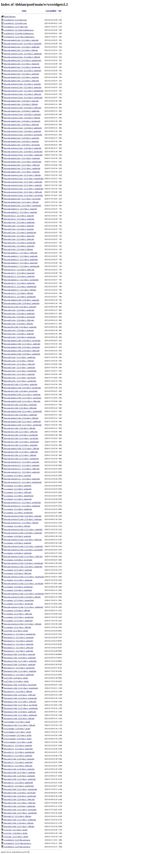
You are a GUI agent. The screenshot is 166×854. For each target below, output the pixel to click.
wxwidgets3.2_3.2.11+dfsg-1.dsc (16, 27)
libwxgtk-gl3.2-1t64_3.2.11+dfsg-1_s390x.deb (20, 432)
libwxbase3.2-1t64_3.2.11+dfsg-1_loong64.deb (21, 688)
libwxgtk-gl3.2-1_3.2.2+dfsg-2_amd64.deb (19, 283)
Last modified (51, 11)
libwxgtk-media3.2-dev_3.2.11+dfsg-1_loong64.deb (22, 162)
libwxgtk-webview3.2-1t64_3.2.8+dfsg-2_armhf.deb (23, 519)
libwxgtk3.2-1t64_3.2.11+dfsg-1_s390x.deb (19, 803)
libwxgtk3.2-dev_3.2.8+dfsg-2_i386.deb (18, 324)
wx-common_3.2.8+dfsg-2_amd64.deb (18, 590)
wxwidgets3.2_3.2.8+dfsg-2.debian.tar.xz (19, 33)
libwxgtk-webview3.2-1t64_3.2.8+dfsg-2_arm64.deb (23, 533)
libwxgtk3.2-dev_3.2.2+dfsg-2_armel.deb (19, 229)
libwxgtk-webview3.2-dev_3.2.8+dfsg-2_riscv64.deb (23, 135)
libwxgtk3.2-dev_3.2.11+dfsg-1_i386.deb (19, 361)
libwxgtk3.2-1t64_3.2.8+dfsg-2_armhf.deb (19, 769)
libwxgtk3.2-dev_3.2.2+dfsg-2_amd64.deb (19, 222)
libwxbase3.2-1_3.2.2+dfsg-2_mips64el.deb (19, 634)
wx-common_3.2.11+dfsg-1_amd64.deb (18, 621)
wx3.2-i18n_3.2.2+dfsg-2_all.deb (16, 631)
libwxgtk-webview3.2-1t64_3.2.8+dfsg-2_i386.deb (22, 597)
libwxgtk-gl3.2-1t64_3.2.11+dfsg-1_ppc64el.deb (21, 459)
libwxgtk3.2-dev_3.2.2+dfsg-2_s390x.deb (19, 239)
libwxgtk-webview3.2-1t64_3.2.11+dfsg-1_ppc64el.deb (24, 594)
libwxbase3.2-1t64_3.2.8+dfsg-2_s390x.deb (19, 695)
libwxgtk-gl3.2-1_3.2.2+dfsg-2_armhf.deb (19, 219)
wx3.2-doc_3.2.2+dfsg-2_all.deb (15, 830)
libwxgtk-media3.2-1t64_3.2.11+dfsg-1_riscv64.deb (22, 398)
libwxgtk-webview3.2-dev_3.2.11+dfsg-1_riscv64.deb (23, 195)
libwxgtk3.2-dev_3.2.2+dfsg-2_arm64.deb (19, 246)
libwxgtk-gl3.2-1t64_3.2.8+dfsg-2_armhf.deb (20, 327)
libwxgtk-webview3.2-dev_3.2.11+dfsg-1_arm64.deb (23, 182)
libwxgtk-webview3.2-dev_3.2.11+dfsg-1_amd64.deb (23, 155)
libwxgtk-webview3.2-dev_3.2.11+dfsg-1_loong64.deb (23, 179)
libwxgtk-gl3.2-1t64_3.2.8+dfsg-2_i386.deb (19, 428)
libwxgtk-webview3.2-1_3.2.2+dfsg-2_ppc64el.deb (22, 502)
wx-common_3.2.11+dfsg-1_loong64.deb (19, 600)
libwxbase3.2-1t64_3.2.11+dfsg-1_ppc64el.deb (21, 708)
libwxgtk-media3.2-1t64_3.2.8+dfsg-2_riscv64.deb (22, 341)
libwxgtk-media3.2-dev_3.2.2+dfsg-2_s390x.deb (21, 81)
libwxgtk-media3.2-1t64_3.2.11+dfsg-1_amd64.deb (22, 422)
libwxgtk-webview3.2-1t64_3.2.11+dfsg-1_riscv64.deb (23, 583)
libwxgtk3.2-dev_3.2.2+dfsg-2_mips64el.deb (20, 233)
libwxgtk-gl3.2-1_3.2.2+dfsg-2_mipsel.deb (19, 273)
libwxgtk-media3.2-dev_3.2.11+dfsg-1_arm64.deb (22, 158)
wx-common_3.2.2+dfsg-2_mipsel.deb (18, 499)
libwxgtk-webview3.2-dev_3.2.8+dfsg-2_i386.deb (22, 118)
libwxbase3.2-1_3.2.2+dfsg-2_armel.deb (18, 641)
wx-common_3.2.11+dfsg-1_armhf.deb (18, 570)
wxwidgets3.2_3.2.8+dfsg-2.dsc (15, 23)
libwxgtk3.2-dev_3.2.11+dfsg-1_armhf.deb (19, 374)
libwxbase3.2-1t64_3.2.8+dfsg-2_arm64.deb (20, 658)
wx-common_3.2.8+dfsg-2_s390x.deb (17, 573)
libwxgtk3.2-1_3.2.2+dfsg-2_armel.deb (18, 745)
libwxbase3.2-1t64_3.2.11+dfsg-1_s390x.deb (20, 702)
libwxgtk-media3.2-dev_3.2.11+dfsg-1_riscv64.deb (22, 199)
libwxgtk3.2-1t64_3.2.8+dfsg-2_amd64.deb (19, 806)
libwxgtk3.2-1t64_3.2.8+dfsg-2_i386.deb (18, 823)
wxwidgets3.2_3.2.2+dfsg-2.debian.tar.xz (19, 30)
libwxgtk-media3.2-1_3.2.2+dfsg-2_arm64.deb (20, 256)
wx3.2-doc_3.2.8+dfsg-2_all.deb (15, 833)
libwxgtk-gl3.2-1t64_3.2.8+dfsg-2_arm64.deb (20, 405)
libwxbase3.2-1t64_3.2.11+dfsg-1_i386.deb (19, 725)
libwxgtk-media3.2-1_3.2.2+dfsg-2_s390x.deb (20, 253)
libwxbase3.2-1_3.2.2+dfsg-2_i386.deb (18, 691)
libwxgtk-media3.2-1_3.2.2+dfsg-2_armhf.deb (20, 212)
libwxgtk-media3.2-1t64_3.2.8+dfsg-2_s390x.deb (21, 351)
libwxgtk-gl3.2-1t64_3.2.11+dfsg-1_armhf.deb (20, 384)
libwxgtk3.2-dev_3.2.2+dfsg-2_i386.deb (18, 249)
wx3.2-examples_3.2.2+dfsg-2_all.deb (17, 735)
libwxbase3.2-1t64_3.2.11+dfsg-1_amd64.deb (20, 715)
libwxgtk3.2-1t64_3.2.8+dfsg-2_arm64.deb (19, 776)
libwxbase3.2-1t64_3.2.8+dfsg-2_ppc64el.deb (20, 698)
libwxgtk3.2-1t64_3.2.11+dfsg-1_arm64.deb (20, 779)
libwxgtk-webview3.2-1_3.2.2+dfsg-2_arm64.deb (22, 472)
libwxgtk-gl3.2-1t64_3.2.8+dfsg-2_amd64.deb (20, 415)
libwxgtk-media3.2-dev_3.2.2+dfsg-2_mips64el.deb (22, 60)
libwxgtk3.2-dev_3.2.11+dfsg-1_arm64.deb (19, 368)
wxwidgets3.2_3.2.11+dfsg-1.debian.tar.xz (19, 37)
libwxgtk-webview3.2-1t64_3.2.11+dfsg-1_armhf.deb (23, 529)
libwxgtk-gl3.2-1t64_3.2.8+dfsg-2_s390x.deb (20, 408)
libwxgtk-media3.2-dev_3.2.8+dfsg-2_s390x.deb (21, 125)
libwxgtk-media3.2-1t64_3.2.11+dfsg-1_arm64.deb (22, 395)
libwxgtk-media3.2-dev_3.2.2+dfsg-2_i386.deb (21, 50)
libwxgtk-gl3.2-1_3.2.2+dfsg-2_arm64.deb (19, 276)
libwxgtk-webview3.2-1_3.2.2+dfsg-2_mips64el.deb (23, 482)
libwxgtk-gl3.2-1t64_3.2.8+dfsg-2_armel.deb (20, 307)
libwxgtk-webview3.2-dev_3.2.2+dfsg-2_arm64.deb (22, 87)
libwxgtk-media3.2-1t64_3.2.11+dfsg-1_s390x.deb (22, 401)
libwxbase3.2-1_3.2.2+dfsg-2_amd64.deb (19, 675)
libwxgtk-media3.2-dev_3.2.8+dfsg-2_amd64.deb (21, 111)
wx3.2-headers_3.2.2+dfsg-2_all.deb (17, 722)
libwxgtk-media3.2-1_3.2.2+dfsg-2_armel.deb (20, 209)
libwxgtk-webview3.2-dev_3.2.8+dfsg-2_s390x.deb (22, 108)
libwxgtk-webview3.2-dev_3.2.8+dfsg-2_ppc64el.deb (23, 152)
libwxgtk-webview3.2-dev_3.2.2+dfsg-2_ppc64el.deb (23, 98)
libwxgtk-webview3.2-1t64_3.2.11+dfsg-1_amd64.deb (23, 607)
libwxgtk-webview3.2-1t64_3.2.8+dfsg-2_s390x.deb (23, 540)
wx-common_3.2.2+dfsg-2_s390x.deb (17, 492)
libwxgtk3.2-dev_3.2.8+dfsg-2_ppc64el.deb (19, 337)
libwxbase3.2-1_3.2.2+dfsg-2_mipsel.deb (19, 637)
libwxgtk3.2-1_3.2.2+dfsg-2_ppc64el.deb (19, 786)
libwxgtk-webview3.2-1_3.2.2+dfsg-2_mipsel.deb (22, 479)
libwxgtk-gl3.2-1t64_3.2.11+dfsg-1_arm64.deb (20, 445)
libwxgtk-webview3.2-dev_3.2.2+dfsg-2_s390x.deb (22, 94)
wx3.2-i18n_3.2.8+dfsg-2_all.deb (16, 678)
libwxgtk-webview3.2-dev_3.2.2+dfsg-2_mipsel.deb (22, 44)
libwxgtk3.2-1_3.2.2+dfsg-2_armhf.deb (18, 756)
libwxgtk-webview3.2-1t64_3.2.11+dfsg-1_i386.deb (22, 624)
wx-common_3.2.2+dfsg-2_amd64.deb (18, 509)
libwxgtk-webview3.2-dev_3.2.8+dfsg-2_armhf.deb (22, 131)
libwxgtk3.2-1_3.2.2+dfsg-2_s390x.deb (18, 766)
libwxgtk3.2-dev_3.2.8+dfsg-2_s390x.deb (19, 320)
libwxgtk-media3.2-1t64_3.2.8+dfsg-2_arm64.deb (22, 347)
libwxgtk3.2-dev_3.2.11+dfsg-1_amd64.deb (19, 357)
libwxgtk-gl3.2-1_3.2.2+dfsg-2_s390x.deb (19, 270)
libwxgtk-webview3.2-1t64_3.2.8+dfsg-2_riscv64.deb (23, 550)
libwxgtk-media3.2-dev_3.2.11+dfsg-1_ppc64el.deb (22, 206)
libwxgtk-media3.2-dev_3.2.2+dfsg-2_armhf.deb (21, 77)
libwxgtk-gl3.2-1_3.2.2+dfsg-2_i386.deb (18, 293)
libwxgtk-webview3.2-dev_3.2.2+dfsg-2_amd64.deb (23, 54)
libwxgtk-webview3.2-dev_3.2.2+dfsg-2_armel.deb (22, 84)
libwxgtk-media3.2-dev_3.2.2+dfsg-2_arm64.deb (21, 74)
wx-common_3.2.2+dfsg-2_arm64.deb (18, 489)
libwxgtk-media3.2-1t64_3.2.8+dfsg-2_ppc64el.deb (22, 388)
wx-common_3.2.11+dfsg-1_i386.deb (17, 627)
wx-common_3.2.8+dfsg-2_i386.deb (17, 610)
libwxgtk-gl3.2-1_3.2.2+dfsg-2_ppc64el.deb (20, 297)
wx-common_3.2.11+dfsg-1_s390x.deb (18, 614)
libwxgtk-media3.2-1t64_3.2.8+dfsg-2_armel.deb (21, 300)
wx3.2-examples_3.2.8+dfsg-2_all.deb (17, 739)
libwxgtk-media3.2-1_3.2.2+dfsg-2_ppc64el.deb (21, 280)
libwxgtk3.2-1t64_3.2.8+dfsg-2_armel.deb (19, 759)
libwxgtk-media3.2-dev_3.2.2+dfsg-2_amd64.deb (21, 47)
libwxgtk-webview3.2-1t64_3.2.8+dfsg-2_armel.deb (22, 516)
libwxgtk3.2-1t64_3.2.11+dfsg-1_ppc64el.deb (20, 813)
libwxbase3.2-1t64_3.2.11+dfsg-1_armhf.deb (20, 671)
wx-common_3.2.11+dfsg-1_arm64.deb (18, 580)
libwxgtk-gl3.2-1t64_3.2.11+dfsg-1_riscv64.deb (21, 438)
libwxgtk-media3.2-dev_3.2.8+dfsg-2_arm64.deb (21, 138)
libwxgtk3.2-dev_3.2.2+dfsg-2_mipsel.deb (19, 236)
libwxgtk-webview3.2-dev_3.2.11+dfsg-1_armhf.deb (23, 185)
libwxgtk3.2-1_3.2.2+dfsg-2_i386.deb (17, 816)
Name (24, 11)
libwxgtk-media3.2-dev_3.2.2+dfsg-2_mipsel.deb (21, 64)
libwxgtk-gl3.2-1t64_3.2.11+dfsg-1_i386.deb (20, 455)
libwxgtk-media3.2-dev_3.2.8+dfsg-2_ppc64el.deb (22, 121)
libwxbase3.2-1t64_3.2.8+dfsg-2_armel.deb (19, 654)
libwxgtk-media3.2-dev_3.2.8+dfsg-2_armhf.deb (21, 141)
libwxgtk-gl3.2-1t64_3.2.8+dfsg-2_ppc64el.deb (21, 435)
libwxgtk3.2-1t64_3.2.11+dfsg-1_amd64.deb (20, 820)
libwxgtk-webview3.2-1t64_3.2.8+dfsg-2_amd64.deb (23, 567)
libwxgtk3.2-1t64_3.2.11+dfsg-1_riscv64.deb (20, 810)
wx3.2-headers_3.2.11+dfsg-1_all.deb (17, 732)
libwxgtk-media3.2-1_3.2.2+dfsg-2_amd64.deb (21, 260)
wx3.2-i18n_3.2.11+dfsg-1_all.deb (16, 681)
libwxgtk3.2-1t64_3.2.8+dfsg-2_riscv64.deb (19, 793)
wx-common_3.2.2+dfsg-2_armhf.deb (17, 486)
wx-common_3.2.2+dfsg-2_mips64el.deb (18, 496)
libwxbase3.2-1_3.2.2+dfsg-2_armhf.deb (18, 651)
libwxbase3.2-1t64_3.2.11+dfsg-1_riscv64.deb (20, 705)
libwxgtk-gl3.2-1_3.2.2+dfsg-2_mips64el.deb (20, 287)
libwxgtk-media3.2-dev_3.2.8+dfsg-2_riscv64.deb (22, 145)
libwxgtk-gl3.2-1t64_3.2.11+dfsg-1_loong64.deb (21, 442)
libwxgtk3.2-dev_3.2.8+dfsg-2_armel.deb (19, 330)
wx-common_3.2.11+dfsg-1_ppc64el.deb (18, 617)
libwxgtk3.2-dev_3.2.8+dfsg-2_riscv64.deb (19, 317)
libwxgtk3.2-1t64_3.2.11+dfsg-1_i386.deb (19, 826)
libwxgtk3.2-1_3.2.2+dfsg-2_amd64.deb (18, 783)
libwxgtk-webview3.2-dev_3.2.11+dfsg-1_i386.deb (22, 175)
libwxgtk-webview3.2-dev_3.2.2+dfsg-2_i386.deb (22, 57)
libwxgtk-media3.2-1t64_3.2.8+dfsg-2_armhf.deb (21, 303)
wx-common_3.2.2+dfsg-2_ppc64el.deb (18, 513)
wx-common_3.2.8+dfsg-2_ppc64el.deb (18, 587)
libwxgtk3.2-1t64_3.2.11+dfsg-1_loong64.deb (20, 789)
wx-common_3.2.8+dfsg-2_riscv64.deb (18, 560)
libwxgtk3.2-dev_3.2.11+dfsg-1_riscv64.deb (20, 378)
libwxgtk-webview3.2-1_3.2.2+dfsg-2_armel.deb (21, 462)
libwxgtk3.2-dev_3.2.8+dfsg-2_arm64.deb (19, 310)
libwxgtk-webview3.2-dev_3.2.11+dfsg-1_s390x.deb (23, 192)
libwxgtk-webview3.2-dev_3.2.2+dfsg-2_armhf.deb (22, 71)
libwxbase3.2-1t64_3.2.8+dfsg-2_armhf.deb (19, 664)
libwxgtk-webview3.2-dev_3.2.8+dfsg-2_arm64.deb (22, 148)
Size (59, 11)
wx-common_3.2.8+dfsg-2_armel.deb (17, 536)
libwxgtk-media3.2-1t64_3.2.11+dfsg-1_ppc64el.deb (23, 425)
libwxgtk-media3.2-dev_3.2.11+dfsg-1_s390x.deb (22, 165)
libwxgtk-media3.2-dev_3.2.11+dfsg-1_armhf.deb (22, 172)
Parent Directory (10, 17)
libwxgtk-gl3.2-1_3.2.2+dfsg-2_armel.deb (19, 216)
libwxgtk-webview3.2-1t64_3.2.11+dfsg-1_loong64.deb (24, 577)
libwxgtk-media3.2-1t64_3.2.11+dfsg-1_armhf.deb (22, 344)
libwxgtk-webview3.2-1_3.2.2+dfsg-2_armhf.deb (21, 465)
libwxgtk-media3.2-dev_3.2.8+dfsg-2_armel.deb (21, 101)
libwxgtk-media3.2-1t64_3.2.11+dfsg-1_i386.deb (21, 448)
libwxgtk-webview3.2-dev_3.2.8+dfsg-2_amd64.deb (23, 128)
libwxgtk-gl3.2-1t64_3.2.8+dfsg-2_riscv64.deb (20, 391)
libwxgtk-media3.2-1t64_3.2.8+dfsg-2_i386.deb (21, 418)
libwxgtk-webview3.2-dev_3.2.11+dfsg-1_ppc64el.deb (23, 189)
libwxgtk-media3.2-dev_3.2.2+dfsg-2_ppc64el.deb (22, 67)
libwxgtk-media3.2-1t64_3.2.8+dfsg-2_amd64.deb (22, 354)
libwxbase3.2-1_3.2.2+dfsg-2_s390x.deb (18, 648)
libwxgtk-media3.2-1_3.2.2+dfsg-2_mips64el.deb (21, 266)
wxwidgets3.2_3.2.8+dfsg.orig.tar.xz (17, 847)
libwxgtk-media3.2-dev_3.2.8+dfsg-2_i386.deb (21, 104)
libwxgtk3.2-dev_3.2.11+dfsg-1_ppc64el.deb (20, 381)
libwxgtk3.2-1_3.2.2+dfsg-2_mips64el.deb (19, 752)
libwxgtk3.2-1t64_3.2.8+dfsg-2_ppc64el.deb (20, 796)
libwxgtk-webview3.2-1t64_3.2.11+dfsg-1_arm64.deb (23, 546)
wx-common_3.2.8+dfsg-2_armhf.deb (17, 543)
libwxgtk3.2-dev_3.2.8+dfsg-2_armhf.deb (19, 334)
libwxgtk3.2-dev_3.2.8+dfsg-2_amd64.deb (19, 314)
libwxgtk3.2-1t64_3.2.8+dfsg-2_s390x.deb (19, 799)
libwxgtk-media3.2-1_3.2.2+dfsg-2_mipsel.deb (20, 263)
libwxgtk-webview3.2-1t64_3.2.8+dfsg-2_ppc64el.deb (23, 563)
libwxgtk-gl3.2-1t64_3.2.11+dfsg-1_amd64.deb (21, 452)
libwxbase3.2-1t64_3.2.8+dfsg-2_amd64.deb (20, 712)
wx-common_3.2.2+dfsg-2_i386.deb (17, 526)
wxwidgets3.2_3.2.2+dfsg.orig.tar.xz (17, 840)
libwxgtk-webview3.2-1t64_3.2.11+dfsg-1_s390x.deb (23, 556)
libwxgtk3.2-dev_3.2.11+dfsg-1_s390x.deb (19, 364)
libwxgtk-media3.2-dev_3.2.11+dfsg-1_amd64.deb (22, 168)
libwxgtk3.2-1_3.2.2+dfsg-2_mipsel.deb (18, 749)
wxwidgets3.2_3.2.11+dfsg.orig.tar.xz (17, 843)
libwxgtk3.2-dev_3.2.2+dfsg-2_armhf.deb (19, 226)
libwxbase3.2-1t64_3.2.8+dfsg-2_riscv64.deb (20, 685)
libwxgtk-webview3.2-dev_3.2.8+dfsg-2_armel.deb (22, 114)
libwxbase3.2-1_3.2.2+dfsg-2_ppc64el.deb (19, 668)
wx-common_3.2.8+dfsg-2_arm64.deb (18, 553)
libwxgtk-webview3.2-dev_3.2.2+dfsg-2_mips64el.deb (23, 91)
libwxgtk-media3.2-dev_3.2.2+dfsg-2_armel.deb (21, 40)
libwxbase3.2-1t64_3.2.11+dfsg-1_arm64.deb (20, 661)
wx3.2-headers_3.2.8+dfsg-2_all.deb (17, 729)
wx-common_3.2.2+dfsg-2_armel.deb (17, 475)
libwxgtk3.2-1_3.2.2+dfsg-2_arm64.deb (18, 762)
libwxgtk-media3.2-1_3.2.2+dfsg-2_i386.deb (20, 290)
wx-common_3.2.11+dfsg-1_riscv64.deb (18, 604)
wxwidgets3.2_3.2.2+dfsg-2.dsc (15, 20)
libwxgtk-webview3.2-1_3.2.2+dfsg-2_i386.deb (21, 523)
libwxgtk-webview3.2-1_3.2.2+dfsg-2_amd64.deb (22, 506)
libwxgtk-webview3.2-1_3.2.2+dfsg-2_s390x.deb (21, 469)
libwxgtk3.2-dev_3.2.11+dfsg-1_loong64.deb (20, 371)
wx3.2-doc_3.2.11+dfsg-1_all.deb (16, 837)
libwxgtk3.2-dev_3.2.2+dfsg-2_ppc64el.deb (19, 243)
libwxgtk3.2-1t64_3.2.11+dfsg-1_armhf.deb (19, 772)
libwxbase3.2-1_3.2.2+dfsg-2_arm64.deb (18, 644)
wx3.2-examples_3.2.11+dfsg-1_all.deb (18, 742)
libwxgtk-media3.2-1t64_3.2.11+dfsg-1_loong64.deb (23, 411)
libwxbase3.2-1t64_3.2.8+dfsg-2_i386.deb (19, 718)
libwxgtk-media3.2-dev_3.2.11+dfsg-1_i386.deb (21, 202)
